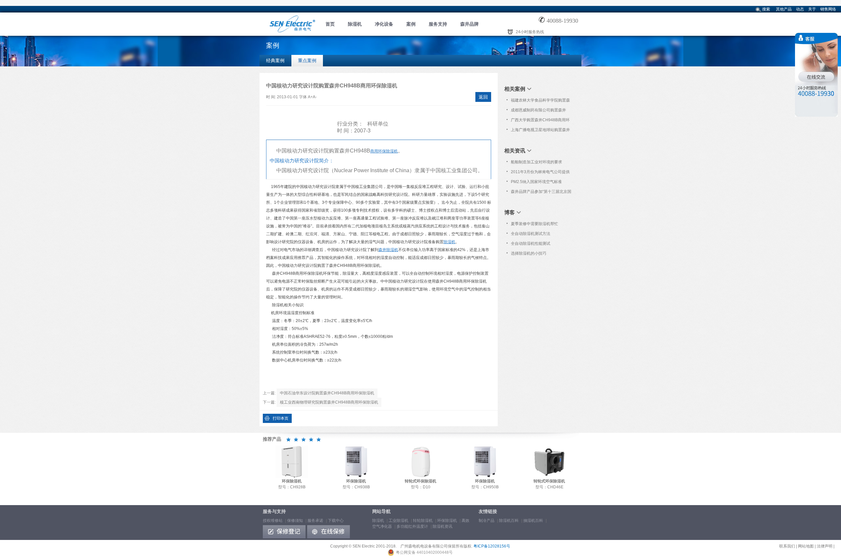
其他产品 (784, 9)
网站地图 (806, 546)
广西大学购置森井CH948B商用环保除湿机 (540, 121)
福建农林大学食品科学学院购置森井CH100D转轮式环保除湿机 (540, 101)
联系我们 (787, 546)
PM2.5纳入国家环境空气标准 (536, 181)
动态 (800, 9)
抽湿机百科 (533, 520)
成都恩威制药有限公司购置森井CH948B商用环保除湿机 (538, 111)
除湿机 (355, 24)
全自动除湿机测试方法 (530, 233)
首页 (330, 24)
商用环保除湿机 (384, 151)
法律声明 (824, 546)
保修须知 (295, 520)
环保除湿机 (447, 520)
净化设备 (384, 24)
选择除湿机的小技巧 (528, 253)
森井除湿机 (388, 249)
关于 (812, 9)
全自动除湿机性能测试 (530, 243)
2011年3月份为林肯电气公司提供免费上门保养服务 (540, 173)
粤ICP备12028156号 (491, 546)
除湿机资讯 (442, 526)
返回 (483, 97)
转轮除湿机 (423, 520)
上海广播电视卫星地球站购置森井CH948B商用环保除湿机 (540, 131)
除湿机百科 (509, 520)
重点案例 (307, 60)
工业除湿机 (398, 520)
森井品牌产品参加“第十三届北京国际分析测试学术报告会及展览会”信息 (541, 193)
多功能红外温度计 (412, 526)
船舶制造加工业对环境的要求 (536, 162)
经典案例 (275, 60)
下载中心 (336, 520)
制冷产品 (486, 520)
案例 (411, 24)
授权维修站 (273, 520)
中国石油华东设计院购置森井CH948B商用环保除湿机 (327, 393)
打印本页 (280, 418)
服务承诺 (315, 520)
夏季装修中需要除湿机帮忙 (534, 223)
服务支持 (438, 24)
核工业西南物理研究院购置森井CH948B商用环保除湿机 (329, 402)
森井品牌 (469, 24)
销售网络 (828, 9)
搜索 (766, 9)
